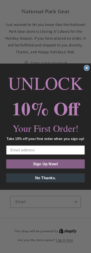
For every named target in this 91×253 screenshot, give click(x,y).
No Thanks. (45, 178)
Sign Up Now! (45, 164)
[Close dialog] (86, 67)
